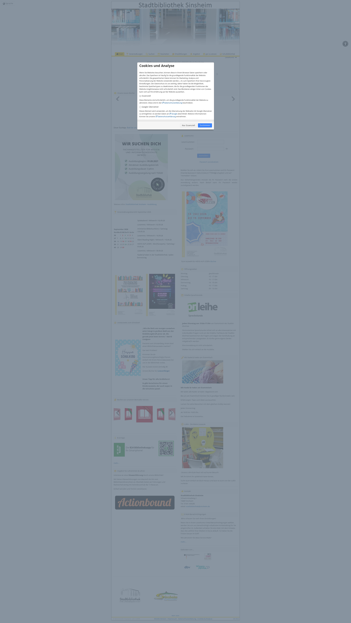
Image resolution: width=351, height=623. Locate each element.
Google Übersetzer (150, 107)
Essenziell (146, 96)
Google (174, 113)
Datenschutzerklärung (173, 103)
